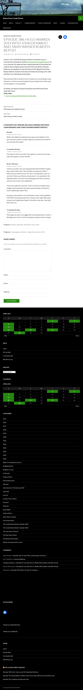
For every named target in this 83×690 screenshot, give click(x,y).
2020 (4, 437)
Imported (6, 491)
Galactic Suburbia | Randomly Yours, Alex (25, 225)
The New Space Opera (10, 535)
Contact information (44, 23)
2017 (4, 426)
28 (19, 333)
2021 (4, 440)
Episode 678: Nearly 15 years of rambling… (24, 570)
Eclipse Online (7, 477)
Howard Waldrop (30, 23)
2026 (4, 459)
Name (6, 275)
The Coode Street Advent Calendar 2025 (15, 528)
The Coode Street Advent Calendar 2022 (15, 524)
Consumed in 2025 (73, 23)
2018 (4, 430)
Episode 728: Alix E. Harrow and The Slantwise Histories (20, 672)
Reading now (7, 28)
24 (52, 330)
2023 (4, 448)
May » (77, 336)
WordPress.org (8, 359)
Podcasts (7, 36)
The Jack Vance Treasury (10, 531)
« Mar (5, 336)
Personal (6, 502)
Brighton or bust (8, 470)
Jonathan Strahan (22, 54)
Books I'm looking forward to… (12, 462)
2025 (4, 455)
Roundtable (6, 509)
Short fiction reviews (9, 517)
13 (8, 327)
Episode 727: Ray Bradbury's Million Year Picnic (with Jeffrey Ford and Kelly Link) (28, 675)
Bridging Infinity (8, 466)
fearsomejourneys (8, 480)
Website (7, 292)
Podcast (18, 23)
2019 (4, 433)
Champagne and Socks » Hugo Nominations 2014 (28, 232)
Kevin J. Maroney (12, 164)
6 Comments (36, 54)
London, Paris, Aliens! (10, 499)
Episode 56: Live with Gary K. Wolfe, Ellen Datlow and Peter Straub (37, 563)
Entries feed (7, 352)
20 (8, 330)
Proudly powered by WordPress (11, 687)
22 (30, 330)
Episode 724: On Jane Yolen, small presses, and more (29, 555)
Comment (8, 249)
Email (6, 283)
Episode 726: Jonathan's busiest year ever (16, 679)
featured (5, 484)
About (55, 23)
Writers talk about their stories (12, 542)
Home (4, 23)
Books (11, 23)
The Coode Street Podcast (15, 667)
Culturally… (6, 473)
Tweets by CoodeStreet (10, 631)
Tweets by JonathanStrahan (11, 625)
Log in (5, 348)
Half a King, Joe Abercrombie (13, 115)
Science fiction (16, 36)
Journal (62, 23)
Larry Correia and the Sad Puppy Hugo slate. (21, 96)
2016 (4, 422)
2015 (4, 419)
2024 (4, 451)
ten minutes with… (9, 520)
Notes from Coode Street (13, 18)
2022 (4, 444)
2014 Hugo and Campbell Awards (37, 62)
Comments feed (8, 356)
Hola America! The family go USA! (13, 488)
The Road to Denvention (10, 539)
